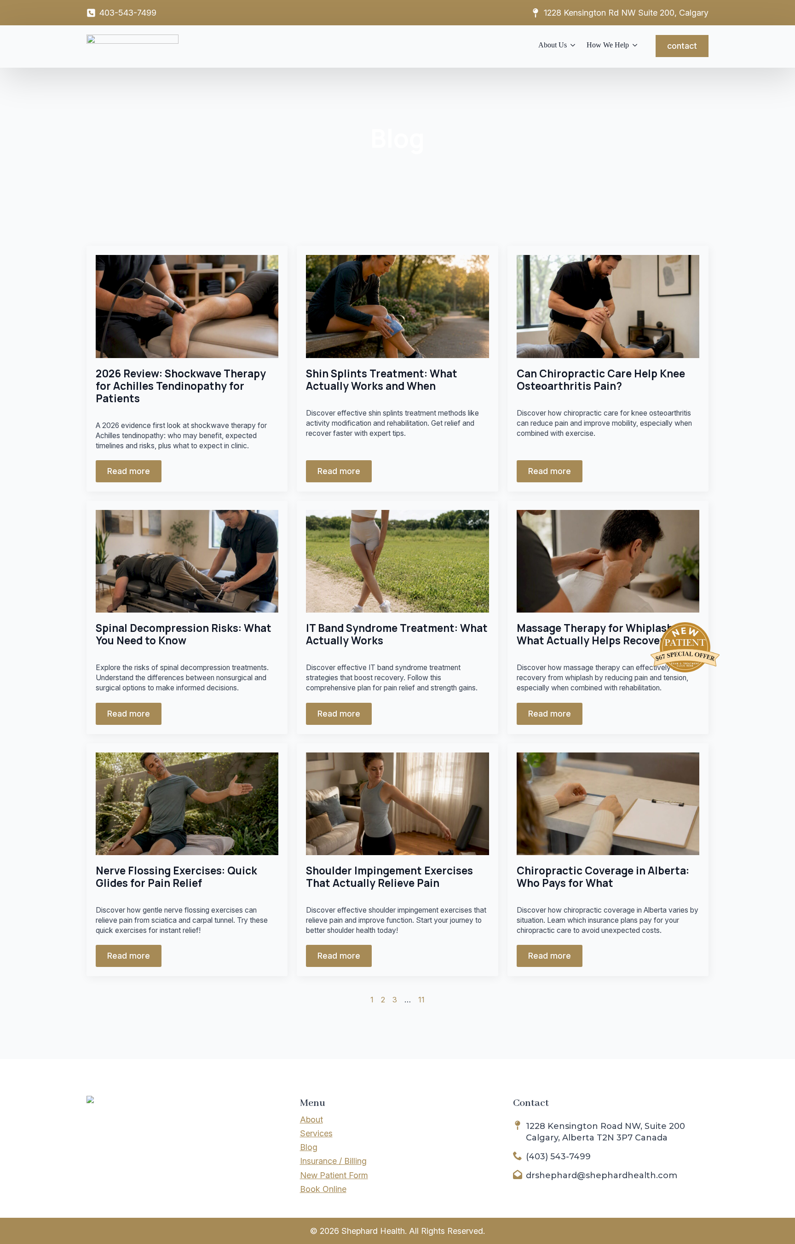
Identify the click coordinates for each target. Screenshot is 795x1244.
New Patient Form (334, 1175)
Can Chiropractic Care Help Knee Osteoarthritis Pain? (601, 379)
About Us (552, 45)
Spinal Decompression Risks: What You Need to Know (183, 634)
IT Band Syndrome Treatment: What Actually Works (397, 634)
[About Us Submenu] (571, 46)
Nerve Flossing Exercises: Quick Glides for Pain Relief (176, 876)
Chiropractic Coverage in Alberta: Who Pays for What (603, 876)
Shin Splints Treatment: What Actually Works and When (381, 379)
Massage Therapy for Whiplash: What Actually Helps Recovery (596, 634)
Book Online (323, 1189)
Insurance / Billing (333, 1161)
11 (421, 999)
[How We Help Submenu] (633, 46)
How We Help (608, 45)
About (311, 1119)
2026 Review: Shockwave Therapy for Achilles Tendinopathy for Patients (181, 386)
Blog (308, 1147)
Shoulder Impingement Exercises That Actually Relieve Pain (389, 876)
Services (316, 1133)
